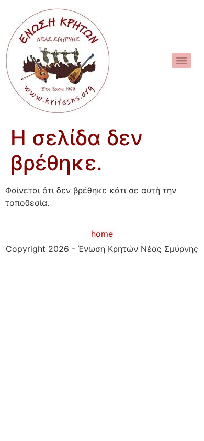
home (102, 233)
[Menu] (181, 60)
